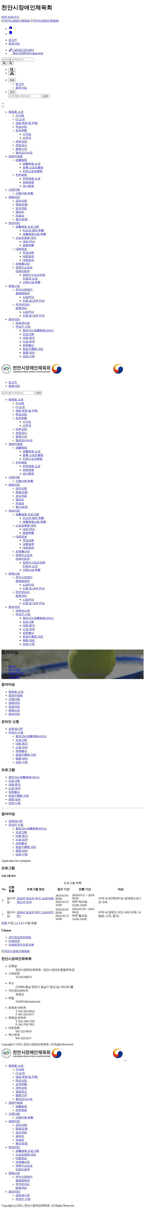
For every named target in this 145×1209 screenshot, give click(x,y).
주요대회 (28, 252)
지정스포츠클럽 (32, 171)
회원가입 (14, 43)
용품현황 (28, 245)
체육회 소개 (15, 111)
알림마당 (14, 197)
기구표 (27, 134)
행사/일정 (22, 219)
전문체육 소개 (31, 178)
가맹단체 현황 (24, 193)
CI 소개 (20, 119)
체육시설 (14, 285)
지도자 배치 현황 (33, 230)
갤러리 (20, 211)
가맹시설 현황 (31, 282)
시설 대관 (29, 341)
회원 (12, 80)
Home (11, 666)
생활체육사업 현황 (34, 234)
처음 (4, 923)
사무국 (27, 137)
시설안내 (28, 297)
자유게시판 (23, 323)
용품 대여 (29, 352)
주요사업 (21, 126)
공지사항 (21, 200)
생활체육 (21, 160)
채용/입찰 (22, 204)
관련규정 (21, 141)
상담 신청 (29, 356)
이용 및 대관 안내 (34, 300)
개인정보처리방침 (19, 937)
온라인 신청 (23, 326)
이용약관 (14, 941)
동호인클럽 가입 (33, 348)
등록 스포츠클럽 (33, 167)
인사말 (20, 115)
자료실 (20, 215)
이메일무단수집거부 (21, 944)
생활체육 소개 (31, 163)
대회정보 (21, 248)
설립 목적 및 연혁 (26, 123)
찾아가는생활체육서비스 (38, 330)
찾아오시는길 (24, 152)
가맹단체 (14, 189)
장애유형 (28, 182)
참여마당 (14, 319)
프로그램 (28, 334)
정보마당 (14, 223)
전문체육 (21, 174)
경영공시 (21, 145)
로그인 (12, 39)
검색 (12, 91)
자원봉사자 (23, 263)
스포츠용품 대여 (26, 237)
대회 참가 (29, 337)
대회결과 (28, 260)
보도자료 (21, 208)
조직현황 (21, 130)
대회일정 (28, 256)
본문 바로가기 (10, 17)
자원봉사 (28, 345)
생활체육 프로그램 (27, 226)
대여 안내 (29, 241)
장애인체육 (15, 156)
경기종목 (28, 185)
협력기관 (21, 148)
